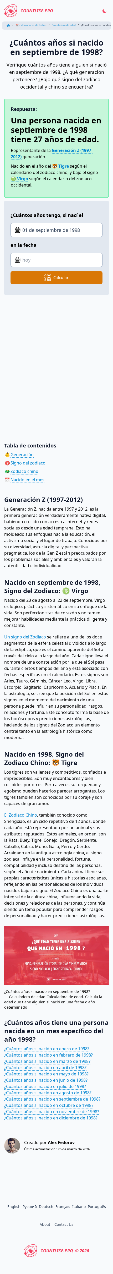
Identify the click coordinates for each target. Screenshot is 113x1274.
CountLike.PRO (36, 11)
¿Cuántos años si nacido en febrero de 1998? (48, 1055)
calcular (61, 277)
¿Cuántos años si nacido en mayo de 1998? (46, 1074)
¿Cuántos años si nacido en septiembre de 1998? (52, 1099)
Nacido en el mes (27, 480)
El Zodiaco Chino (20, 815)
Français (62, 1206)
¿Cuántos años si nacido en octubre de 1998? (48, 1105)
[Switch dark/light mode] (104, 11)
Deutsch (46, 1206)
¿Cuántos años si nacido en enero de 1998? (46, 1049)
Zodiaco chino (24, 471)
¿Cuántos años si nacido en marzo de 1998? (47, 1061)
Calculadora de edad (64, 25)
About (45, 1224)
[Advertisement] (56, 364)
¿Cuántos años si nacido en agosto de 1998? (47, 1093)
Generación (22, 454)
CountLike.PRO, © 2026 (64, 1251)
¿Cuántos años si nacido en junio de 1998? (46, 1080)
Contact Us (63, 1224)
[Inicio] (8, 26)
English (13, 1206)
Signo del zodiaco (28, 463)
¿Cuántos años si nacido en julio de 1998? (45, 1086)
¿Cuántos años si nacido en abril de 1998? (45, 1067)
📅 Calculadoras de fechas (31, 25)
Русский (30, 1206)
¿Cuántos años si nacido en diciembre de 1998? (50, 1118)
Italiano (79, 1206)
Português (97, 1206)
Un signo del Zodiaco (25, 637)
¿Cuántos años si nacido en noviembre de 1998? (51, 1111)
